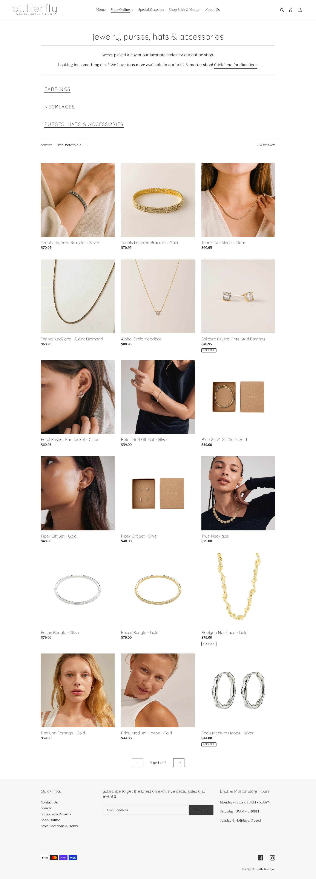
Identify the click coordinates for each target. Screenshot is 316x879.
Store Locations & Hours (59, 826)
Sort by (46, 145)
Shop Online (50, 820)
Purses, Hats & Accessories (84, 124)
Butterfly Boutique (263, 869)
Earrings (57, 89)
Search (46, 808)
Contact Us (49, 802)
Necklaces (59, 107)
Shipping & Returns (56, 814)
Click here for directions (235, 64)
